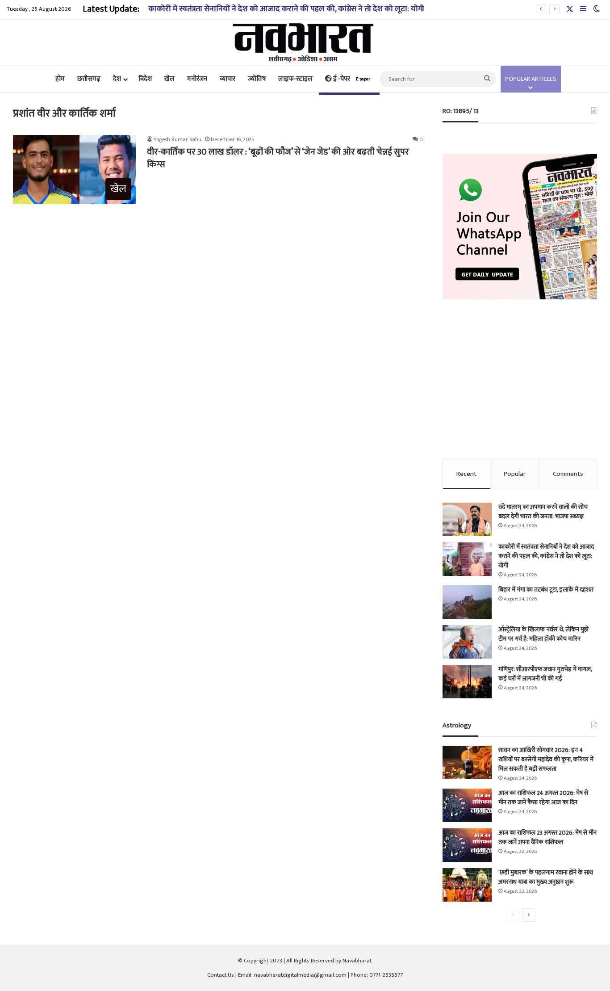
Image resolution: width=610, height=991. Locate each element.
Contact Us (220, 975)
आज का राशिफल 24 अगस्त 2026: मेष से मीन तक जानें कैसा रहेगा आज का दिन (543, 797)
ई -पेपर (351, 78)
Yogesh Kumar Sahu (177, 139)
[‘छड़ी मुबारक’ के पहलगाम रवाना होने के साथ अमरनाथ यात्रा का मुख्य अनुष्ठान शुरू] (467, 885)
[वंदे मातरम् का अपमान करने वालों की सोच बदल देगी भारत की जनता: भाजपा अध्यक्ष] (467, 519)
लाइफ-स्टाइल (295, 78)
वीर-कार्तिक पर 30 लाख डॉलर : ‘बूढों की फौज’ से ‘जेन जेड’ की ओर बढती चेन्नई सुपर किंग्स (278, 158)
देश (117, 78)
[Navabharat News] (305, 42)
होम (60, 78)
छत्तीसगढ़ (88, 78)
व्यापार (227, 78)
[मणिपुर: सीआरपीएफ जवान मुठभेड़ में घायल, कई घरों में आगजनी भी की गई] (467, 681)
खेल (169, 78)
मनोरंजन (197, 78)
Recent (466, 473)
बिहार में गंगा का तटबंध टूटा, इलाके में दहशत (545, 589)
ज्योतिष (257, 78)
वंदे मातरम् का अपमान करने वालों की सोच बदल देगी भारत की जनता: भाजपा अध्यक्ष (543, 511)
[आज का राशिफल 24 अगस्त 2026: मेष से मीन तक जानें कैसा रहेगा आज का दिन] (467, 805)
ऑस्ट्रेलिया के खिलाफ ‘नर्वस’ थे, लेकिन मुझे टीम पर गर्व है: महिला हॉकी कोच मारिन (543, 634)
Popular (515, 473)
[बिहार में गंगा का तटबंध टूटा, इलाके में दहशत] (467, 602)
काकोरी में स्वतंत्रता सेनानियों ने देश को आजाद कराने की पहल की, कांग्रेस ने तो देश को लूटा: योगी (286, 9)
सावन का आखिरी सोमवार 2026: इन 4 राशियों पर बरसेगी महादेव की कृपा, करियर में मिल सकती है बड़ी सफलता (545, 759)
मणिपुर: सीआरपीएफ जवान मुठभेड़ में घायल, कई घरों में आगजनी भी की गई (545, 674)
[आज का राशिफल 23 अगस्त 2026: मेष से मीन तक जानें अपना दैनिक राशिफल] (467, 845)
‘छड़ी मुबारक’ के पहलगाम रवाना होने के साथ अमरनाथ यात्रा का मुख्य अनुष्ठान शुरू (545, 877)
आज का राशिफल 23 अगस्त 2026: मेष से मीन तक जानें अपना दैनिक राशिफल (547, 837)
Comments (568, 473)
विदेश (145, 78)
